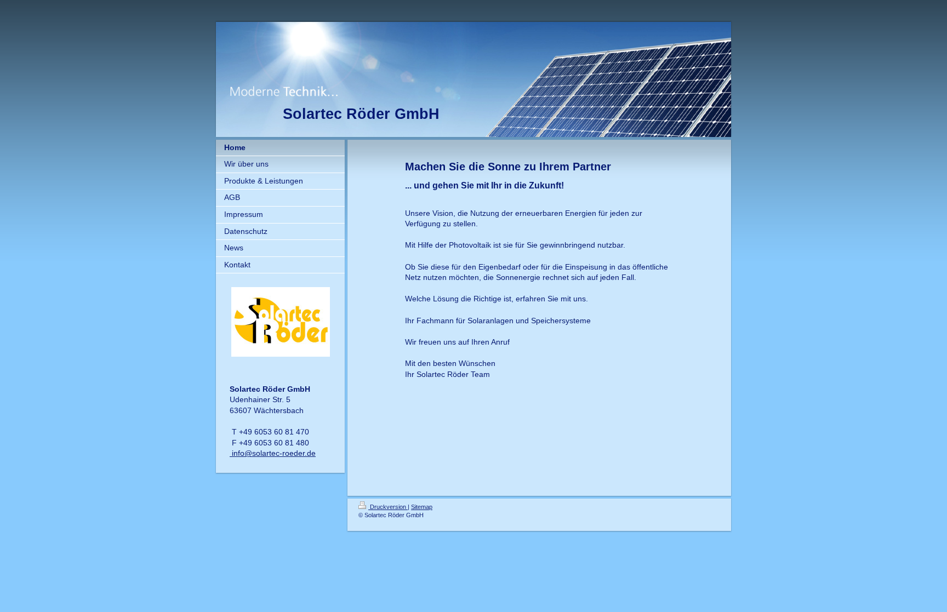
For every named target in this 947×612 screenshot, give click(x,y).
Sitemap (421, 507)
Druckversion (388, 507)
